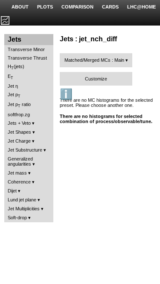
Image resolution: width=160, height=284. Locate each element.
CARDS (110, 6)
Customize (96, 78)
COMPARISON (77, 6)
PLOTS (45, 6)
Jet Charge (19, 140)
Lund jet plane (22, 199)
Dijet (12, 190)
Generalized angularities (20, 161)
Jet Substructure (25, 149)
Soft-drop (17, 217)
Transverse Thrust (27, 57)
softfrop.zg (19, 114)
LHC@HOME (141, 6)
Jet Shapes (19, 132)
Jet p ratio (19, 105)
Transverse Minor (26, 49)
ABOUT (20, 6)
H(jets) (16, 67)
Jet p (14, 95)
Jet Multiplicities (24, 208)
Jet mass (17, 172)
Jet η (13, 86)
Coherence (19, 181)
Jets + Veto (19, 123)
